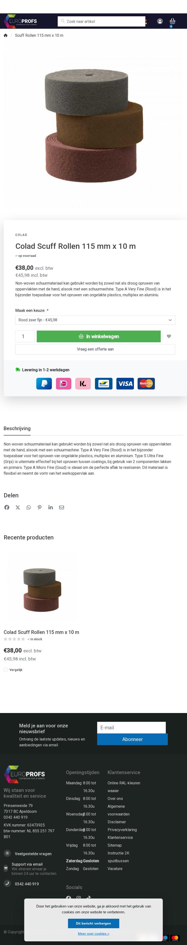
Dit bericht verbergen (93, 923)
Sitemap (115, 845)
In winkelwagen (102, 336)
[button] (159, 21)
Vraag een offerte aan (95, 349)
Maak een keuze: (31, 310)
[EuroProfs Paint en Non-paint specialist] (30, 21)
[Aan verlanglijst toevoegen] (169, 336)
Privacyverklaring (122, 829)
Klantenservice (120, 837)
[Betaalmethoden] (164, 938)
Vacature (115, 868)
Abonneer (132, 739)
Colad (21, 235)
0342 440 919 (16, 817)
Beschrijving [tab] (17, 428)
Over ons (115, 798)
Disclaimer (117, 822)
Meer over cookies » (93, 934)
